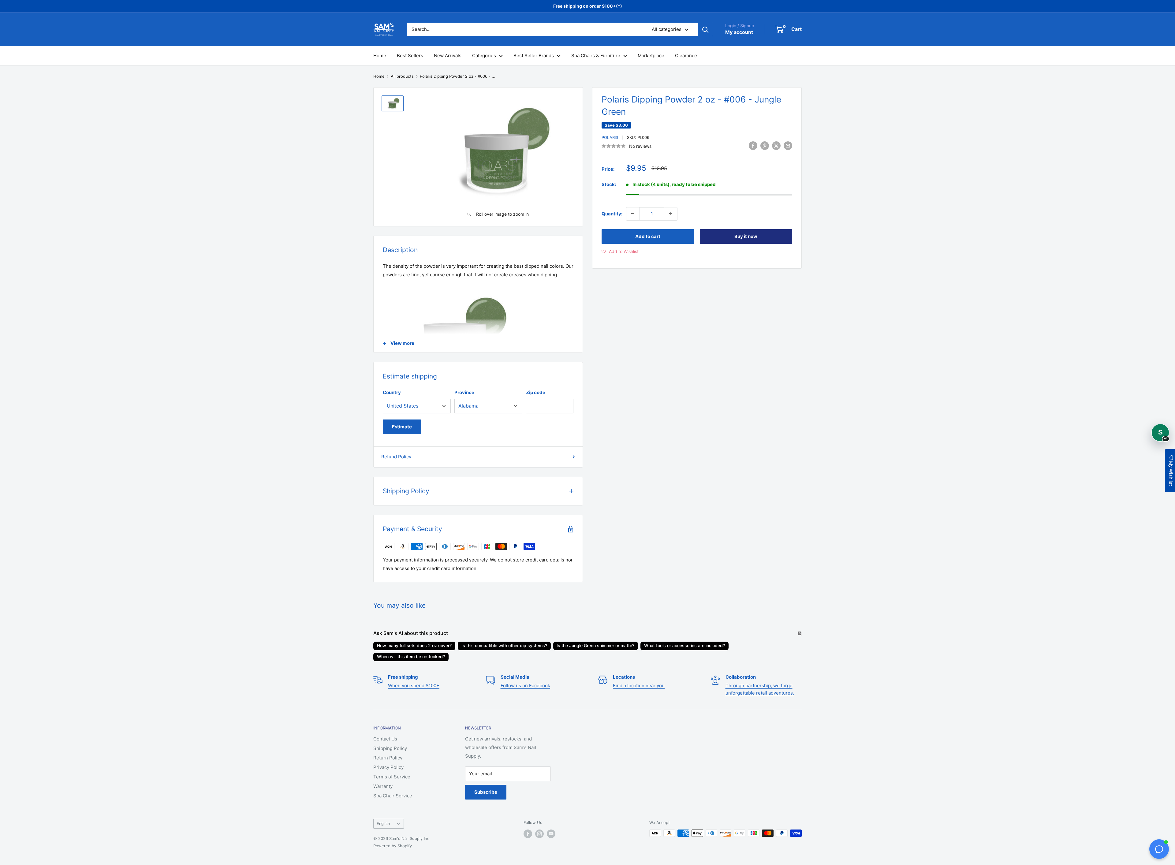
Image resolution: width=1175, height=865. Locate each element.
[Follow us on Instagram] (539, 834)
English (383, 823)
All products (402, 76)
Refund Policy (396, 457)
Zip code (535, 392)
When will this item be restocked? (411, 656)
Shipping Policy (390, 748)
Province (464, 392)
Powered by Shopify (392, 845)
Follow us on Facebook (525, 685)
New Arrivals (447, 55)
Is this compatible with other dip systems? (504, 645)
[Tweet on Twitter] (776, 145)
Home (379, 55)
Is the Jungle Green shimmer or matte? (595, 645)
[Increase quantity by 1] (670, 213)
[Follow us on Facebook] (528, 834)
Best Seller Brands (533, 55)
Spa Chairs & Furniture (595, 55)
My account (739, 32)
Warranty (383, 786)
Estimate (402, 427)
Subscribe (485, 792)
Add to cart (647, 236)
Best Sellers (410, 55)
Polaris (610, 137)
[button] (620, 251)
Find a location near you (639, 685)
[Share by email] (788, 145)
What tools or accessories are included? (684, 645)
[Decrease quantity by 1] (632, 213)
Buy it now (745, 236)
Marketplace (651, 55)
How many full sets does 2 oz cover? (414, 645)
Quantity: (612, 213)
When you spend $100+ (413, 685)
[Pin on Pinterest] (764, 145)
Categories (484, 55)
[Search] (705, 29)
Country (392, 392)
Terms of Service (391, 777)
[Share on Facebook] (753, 145)
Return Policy (387, 758)
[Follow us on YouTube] (551, 834)
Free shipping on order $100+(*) (587, 6)
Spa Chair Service (392, 796)
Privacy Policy (388, 767)
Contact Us (385, 739)
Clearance (686, 55)
